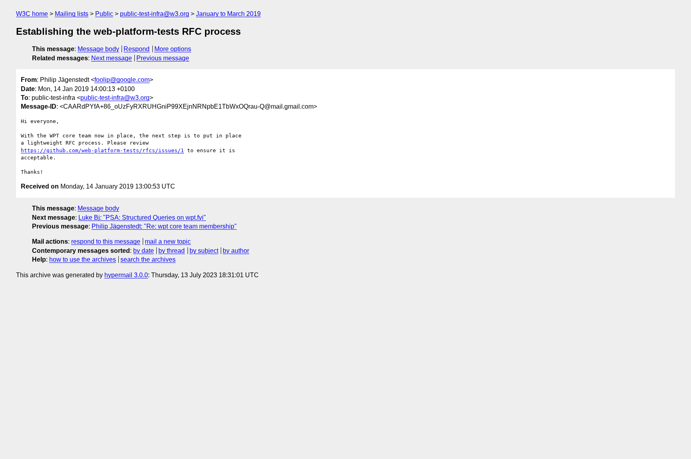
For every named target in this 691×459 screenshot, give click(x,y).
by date (143, 250)
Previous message (162, 58)
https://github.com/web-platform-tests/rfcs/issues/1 (102, 150)
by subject (204, 250)
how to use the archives (82, 259)
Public (104, 13)
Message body (98, 49)
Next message (111, 58)
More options (172, 49)
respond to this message (105, 241)
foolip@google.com (122, 79)
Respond (137, 49)
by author (236, 250)
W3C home (32, 13)
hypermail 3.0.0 (126, 275)
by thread (171, 250)
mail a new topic (168, 241)
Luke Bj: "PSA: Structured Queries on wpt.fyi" (142, 217)
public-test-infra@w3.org (154, 13)
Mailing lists (71, 13)
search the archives (148, 259)
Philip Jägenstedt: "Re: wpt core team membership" (164, 226)
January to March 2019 (228, 13)
